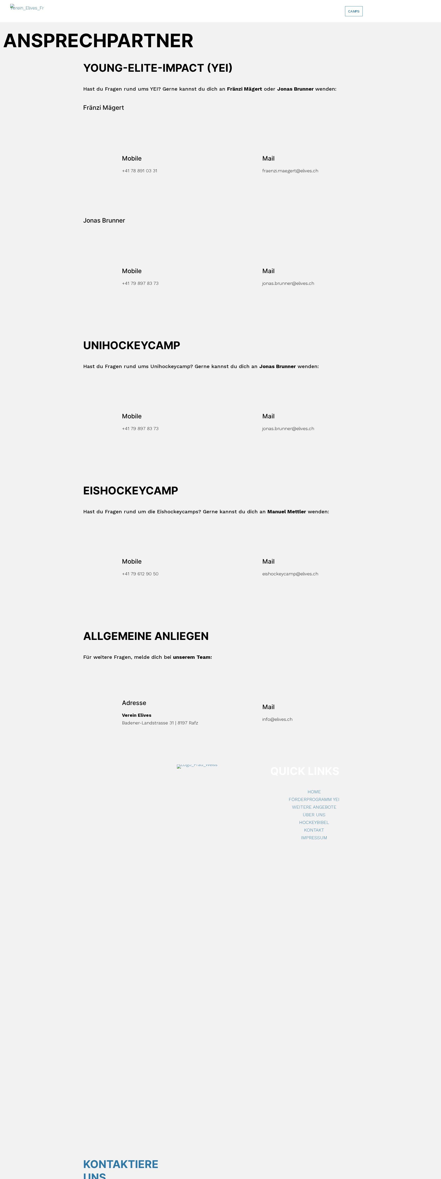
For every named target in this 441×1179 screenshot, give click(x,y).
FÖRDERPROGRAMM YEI (314, 799)
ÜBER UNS (314, 814)
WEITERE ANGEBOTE (314, 807)
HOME (314, 791)
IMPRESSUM (314, 837)
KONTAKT (314, 830)
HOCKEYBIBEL (314, 822)
